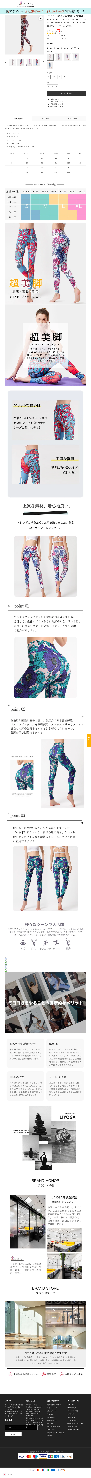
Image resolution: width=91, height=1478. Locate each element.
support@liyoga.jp (36, 1407)
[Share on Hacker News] (75, 48)
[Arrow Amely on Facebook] (6, 1420)
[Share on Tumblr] (54, 48)
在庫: (48, 38)
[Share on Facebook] (47, 48)
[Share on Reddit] (68, 48)
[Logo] (26, 4)
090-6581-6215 (34, 1409)
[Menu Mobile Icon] (6, 4)
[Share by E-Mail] (58, 48)
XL (65, 77)
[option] (24, 34)
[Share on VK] (78, 48)
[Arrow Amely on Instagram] (10, 1420)
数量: (48, 83)
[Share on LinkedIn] (65, 48)
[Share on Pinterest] (61, 48)
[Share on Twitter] (51, 48)
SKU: (48, 36)
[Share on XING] (71, 48)
